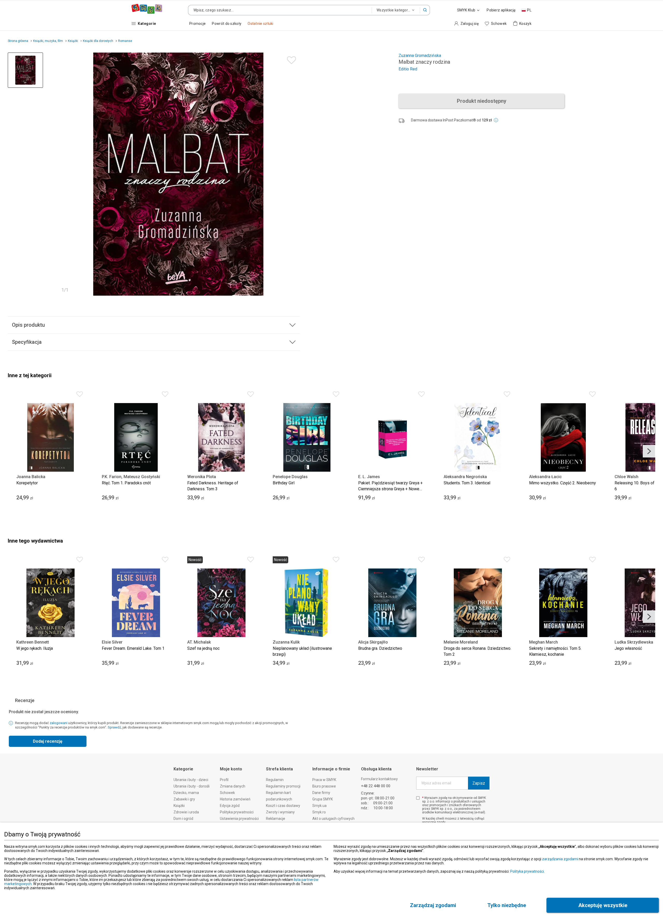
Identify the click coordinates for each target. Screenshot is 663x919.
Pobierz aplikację (501, 10)
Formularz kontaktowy (379, 779)
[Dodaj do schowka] (290, 59)
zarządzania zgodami (560, 859)
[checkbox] (418, 798)
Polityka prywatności (527, 871)
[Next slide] (649, 451)
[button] (425, 10)
